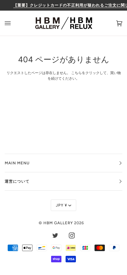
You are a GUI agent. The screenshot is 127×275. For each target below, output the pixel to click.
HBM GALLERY (58, 222)
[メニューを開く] (13, 23)
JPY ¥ (61, 205)
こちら (76, 73)
